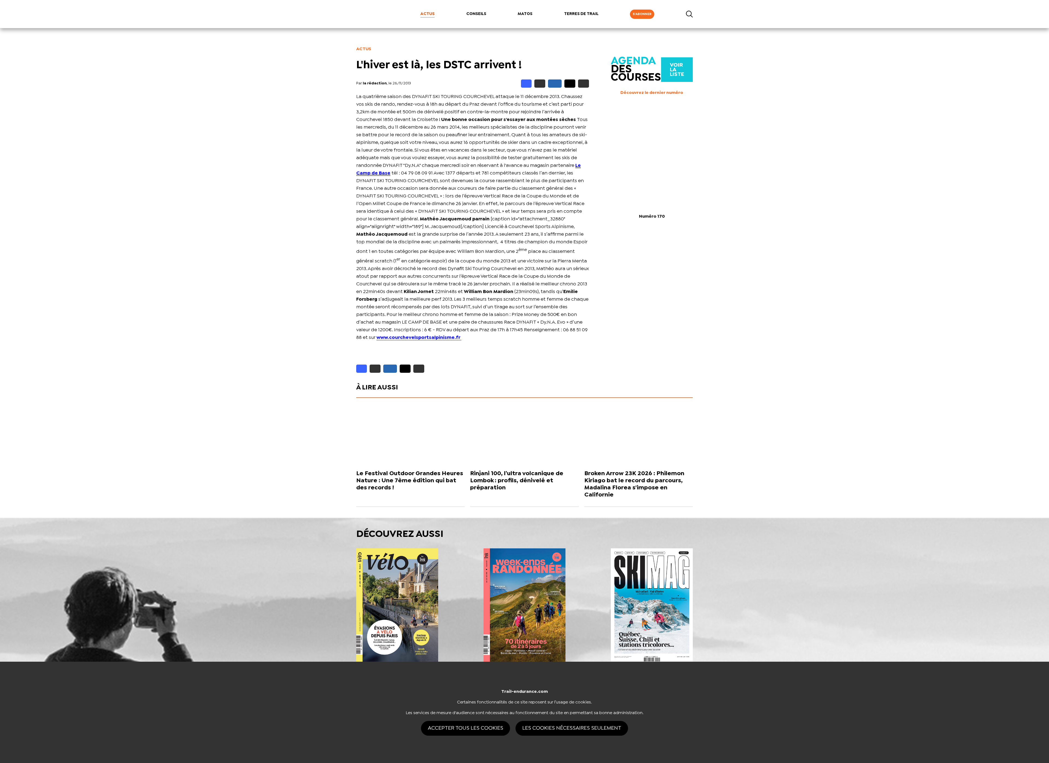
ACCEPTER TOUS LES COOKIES (465, 728)
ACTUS (427, 14)
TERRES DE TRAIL (581, 14)
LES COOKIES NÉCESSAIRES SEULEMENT (571, 728)
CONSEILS (476, 14)
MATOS (525, 14)
